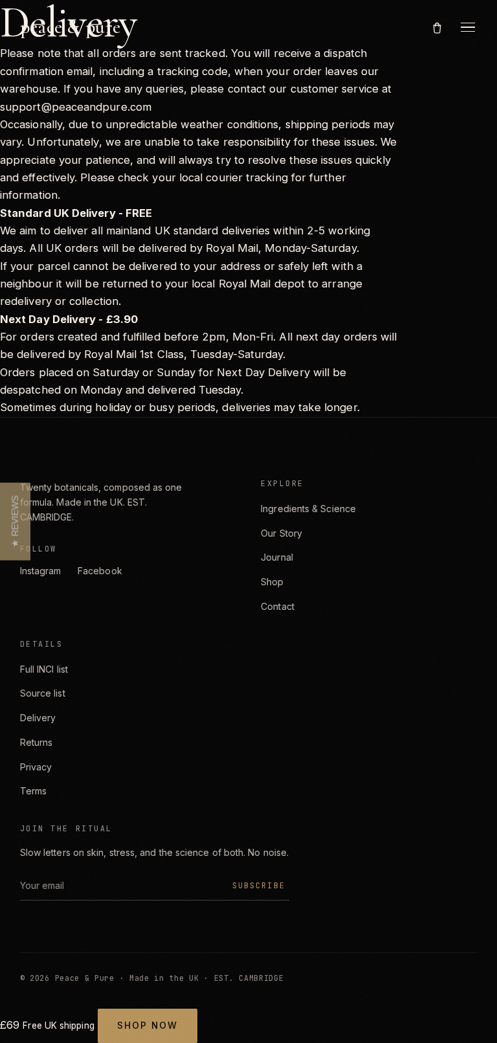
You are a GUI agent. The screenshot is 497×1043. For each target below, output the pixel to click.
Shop (272, 581)
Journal (277, 557)
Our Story (281, 533)
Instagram (40, 570)
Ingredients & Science (308, 508)
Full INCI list (44, 669)
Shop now (147, 1025)
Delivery (38, 717)
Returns (36, 742)
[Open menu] (468, 27)
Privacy (36, 766)
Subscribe (258, 885)
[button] (15, 522)
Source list (42, 693)
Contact (277, 606)
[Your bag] (437, 27)
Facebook (100, 570)
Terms (33, 790)
